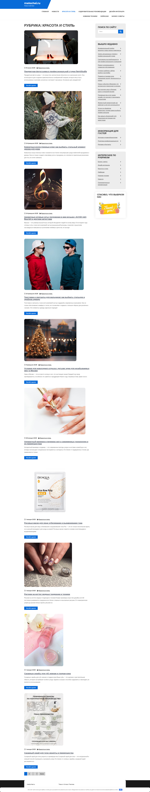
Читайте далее (31, 85)
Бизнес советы (118, 16)
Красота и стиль (68, 12)
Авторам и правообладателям (107, 138)
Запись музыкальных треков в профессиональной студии (107, 55)
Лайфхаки (104, 16)
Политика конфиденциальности (108, 141)
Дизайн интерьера (116, 12)
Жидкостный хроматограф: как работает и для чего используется (109, 104)
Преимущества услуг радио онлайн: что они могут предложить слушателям (109, 97)
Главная (45, 12)
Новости (55, 12)
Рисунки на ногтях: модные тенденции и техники (47, 594)
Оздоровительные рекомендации (92, 12)
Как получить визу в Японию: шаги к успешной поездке (107, 91)
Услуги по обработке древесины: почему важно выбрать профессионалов (109, 110)
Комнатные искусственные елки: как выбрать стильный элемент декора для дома (55, 148)
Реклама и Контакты (104, 145)
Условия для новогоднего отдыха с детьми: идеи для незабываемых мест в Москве (56, 369)
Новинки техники (90, 16)
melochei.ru (32, 3)
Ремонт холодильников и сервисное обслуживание (106, 66)
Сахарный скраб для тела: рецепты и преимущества (48, 753)
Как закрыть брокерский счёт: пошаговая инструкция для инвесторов (107, 118)
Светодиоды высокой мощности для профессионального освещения (109, 61)
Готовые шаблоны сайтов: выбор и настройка (106, 72)
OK (120, 789)
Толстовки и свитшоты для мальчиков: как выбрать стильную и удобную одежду (54, 298)
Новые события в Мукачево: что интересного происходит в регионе (109, 85)
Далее (42, 774)
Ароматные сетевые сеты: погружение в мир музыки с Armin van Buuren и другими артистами (55, 218)
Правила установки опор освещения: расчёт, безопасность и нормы (109, 78)
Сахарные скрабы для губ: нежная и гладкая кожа (47, 673)
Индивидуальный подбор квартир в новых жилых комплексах (109, 49)
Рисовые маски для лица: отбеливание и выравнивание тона (53, 523)
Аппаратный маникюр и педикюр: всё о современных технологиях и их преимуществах (56, 442)
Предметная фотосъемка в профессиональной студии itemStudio (55, 71)
